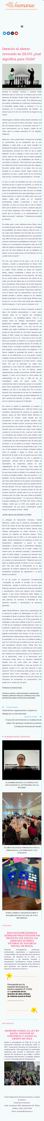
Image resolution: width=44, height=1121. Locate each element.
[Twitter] (4, 33)
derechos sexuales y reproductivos (22, 695)
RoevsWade (31, 698)
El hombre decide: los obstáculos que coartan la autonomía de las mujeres (22, 785)
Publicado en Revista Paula (12, 687)
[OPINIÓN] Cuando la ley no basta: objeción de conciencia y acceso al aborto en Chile (22, 1034)
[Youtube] (16, 33)
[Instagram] (12, 33)
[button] (22, 26)
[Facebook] (8, 33)
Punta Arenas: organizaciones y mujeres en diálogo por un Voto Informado (22, 915)
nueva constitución (19, 698)
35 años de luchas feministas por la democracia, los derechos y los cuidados (22, 850)
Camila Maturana (22, 693)
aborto (13, 693)
